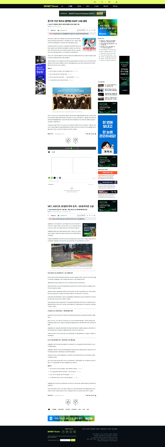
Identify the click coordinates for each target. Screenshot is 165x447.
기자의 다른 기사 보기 (90, 133)
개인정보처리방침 (103, 429)
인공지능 (79, 6)
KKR (84, 409)
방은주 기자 (53, 30)
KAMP (54, 152)
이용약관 (109, 429)
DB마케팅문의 (92, 429)
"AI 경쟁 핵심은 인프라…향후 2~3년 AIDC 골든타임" (61, 377)
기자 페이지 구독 (64, 30)
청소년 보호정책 (114, 429)
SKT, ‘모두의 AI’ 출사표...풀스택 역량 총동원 (59, 374)
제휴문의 (97, 429)
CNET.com (50, 437)
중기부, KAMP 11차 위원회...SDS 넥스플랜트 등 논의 (61, 71)
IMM (88, 409)
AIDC (80, 409)
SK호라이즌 (74, 409)
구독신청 (73, 440)
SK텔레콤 (54, 409)
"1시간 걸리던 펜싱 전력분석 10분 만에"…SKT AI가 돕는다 (63, 371)
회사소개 (83, 429)
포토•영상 (115, 6)
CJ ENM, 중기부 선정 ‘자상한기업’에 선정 (59, 80)
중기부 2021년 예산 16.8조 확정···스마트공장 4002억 (62, 77)
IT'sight (96, 6)
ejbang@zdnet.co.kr (59, 133)
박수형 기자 (53, 215)
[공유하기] (87, 30)
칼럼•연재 (106, 6)
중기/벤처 (49, 26)
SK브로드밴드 (61, 409)
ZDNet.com (54, 437)
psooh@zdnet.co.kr (59, 395)
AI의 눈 (87, 6)
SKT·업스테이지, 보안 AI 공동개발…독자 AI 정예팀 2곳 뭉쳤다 (63, 368)
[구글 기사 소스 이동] (81, 30)
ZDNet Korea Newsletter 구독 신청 (53, 440)
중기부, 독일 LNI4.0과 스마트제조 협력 (58, 74)
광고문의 (87, 429)
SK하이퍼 (68, 409)
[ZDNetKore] (52, 3)
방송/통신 (49, 211)
